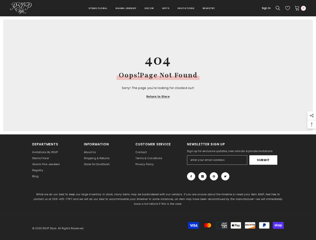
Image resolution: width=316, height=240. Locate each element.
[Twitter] (225, 176)
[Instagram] (202, 176)
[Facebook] (191, 176)
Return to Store (158, 96)
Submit (263, 160)
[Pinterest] (214, 176)
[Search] (278, 8)
